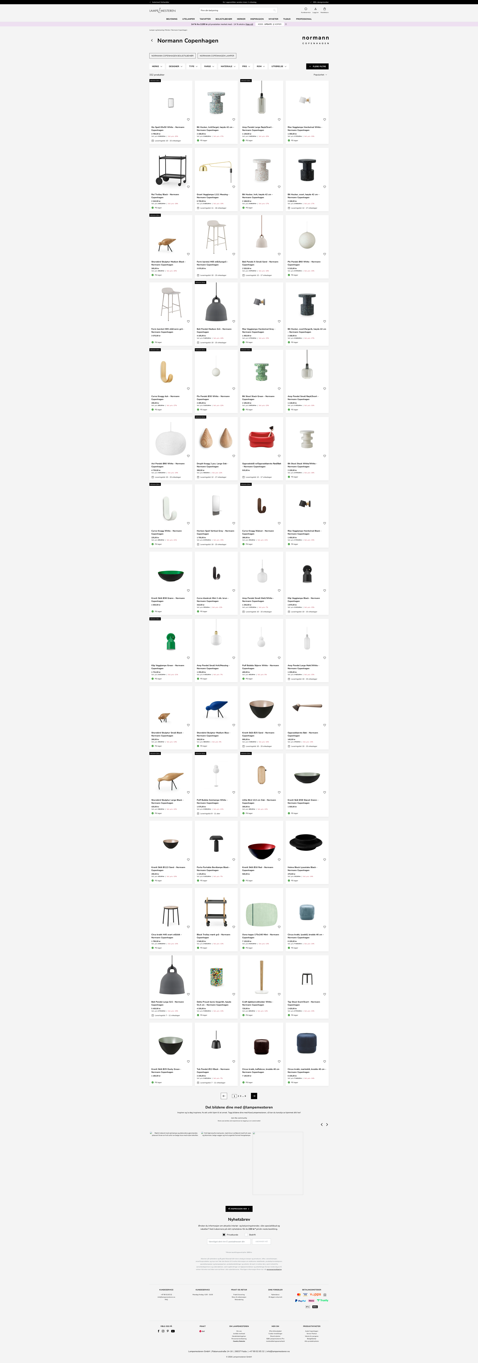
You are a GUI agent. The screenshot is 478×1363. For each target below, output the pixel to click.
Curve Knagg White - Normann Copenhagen (166, 532)
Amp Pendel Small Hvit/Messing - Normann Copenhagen (213, 667)
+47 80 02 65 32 (166, 1294)
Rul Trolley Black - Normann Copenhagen (165, 196)
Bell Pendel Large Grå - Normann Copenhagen (167, 1003)
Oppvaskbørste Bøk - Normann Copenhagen (303, 734)
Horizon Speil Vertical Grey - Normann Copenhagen (215, 532)
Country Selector (239, 1341)
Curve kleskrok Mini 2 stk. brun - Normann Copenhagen (213, 599)
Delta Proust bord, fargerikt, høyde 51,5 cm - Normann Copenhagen (214, 1003)
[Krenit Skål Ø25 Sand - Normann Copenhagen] (261, 717)
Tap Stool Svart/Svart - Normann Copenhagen (304, 1003)
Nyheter (273, 19)
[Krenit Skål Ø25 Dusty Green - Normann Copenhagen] (170, 1054)
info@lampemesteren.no (166, 1297)
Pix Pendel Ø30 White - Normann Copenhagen (213, 398)
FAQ (166, 1299)
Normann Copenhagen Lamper (217, 55)
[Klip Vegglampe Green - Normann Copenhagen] (170, 650)
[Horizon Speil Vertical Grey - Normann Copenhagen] (216, 516)
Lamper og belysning (156, 30)
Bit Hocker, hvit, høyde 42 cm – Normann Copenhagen (257, 196)
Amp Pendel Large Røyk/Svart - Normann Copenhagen (257, 128)
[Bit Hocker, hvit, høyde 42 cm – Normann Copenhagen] (261, 179)
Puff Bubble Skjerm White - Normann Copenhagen (260, 667)
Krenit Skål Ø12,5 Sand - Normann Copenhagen (168, 869)
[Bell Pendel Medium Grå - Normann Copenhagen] (216, 314)
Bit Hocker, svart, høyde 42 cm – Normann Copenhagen (303, 196)
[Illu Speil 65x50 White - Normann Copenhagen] (170, 112)
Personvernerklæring (239, 1339)
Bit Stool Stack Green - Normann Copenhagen (258, 398)
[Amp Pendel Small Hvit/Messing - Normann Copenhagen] (216, 650)
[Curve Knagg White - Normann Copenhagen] (170, 516)
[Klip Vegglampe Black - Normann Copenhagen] (307, 583)
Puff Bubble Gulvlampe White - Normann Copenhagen (212, 801)
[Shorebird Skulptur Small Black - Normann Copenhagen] (170, 717)
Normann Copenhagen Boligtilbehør (172, 55)
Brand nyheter (275, 1336)
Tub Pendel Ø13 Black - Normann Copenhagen (213, 1070)
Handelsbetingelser (239, 1336)
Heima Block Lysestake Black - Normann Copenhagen (302, 869)
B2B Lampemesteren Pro (275, 1339)
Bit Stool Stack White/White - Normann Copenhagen (302, 465)
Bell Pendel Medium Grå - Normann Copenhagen (214, 330)
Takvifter (205, 19)
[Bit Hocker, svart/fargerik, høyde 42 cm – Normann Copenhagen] (307, 314)
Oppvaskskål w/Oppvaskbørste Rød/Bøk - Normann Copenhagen (261, 465)
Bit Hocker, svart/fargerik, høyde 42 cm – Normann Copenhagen (307, 330)
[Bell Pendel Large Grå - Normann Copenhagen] (170, 987)
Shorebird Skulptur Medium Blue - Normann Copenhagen (213, 734)
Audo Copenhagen (311, 1331)
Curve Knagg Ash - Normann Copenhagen (165, 398)
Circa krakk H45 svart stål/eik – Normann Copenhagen (166, 936)
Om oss (239, 1331)
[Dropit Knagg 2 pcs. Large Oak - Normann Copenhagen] (216, 448)
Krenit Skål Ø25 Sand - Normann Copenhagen (258, 734)
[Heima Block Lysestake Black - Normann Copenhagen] (307, 852)
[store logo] (162, 10)
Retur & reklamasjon (239, 1297)
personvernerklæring (274, 1269)
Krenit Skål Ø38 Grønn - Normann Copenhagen (168, 599)
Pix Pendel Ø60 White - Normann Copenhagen (304, 263)
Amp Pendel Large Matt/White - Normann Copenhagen (303, 667)
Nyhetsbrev (275, 1294)
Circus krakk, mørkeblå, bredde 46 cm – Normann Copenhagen (307, 1070)
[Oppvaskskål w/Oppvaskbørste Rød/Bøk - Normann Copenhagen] (261, 448)
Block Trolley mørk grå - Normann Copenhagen (213, 936)
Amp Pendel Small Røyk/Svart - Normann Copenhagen (303, 398)
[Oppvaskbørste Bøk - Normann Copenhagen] (307, 717)
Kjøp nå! (249, 24)
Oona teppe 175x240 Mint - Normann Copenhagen (260, 936)
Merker (167, 30)
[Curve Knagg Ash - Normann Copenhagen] (170, 381)
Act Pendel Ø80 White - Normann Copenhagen (168, 465)
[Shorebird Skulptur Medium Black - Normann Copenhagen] (170, 246)
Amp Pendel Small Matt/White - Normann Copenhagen (258, 599)
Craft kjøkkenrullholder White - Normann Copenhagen (257, 1003)
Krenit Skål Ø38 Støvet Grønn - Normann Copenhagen (303, 801)
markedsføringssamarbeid (275, 1341)
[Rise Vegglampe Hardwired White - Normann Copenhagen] (307, 112)
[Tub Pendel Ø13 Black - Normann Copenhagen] (216, 1054)
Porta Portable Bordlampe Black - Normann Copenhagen (213, 869)
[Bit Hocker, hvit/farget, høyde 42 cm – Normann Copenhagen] (216, 112)
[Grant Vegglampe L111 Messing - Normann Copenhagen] (216, 179)
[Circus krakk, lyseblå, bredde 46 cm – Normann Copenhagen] (307, 919)
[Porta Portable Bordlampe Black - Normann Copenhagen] (216, 852)
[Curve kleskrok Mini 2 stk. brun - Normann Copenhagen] (216, 583)
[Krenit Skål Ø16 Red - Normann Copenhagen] (261, 852)
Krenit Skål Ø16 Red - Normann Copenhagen (257, 869)
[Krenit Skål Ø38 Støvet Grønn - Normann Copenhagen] (307, 785)
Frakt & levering (239, 1294)
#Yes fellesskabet (275, 1331)
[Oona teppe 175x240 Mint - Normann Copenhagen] (261, 919)
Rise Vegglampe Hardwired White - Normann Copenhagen (305, 128)
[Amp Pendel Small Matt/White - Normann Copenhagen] (261, 583)
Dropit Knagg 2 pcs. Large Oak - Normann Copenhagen (212, 465)
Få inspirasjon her (237, 1208)
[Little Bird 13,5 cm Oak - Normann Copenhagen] (261, 785)
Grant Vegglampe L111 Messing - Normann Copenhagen (213, 196)
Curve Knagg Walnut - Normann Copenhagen (258, 532)
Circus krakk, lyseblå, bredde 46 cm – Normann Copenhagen (306, 936)
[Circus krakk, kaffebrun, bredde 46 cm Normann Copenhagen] (261, 1054)
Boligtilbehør (311, 1339)
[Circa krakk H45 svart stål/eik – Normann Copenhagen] (170, 919)
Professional (304, 19)
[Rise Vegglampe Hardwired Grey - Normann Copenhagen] (261, 314)
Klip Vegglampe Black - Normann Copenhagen (304, 599)
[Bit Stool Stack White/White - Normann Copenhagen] (307, 448)
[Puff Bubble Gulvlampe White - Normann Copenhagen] (216, 785)
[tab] (157, 66)
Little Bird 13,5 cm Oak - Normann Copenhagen (259, 801)
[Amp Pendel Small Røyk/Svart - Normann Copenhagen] (307, 381)
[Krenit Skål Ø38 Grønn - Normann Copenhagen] (170, 583)
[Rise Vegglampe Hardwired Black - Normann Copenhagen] (307, 516)
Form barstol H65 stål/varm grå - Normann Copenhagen (167, 330)
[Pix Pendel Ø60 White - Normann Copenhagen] (307, 246)
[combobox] (238, 10)
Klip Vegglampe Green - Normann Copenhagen (167, 667)
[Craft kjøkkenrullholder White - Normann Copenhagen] (261, 987)
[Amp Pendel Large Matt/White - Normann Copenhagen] (307, 650)
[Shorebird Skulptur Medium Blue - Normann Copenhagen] (216, 717)
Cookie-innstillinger (275, 1333)
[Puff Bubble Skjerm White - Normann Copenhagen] (261, 650)
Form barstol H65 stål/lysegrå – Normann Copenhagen (212, 263)
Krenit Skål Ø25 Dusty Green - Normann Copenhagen (166, 1070)
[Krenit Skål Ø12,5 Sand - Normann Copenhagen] (170, 852)
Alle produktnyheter (312, 1341)
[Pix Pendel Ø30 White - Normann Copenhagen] (216, 381)
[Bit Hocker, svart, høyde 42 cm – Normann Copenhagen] (307, 179)
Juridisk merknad (239, 1333)
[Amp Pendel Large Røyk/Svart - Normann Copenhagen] (261, 112)
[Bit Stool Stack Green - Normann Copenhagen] (261, 381)
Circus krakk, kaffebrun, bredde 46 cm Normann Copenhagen (260, 1070)
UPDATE (269, 24)
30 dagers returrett (275, 1297)
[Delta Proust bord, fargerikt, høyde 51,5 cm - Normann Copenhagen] (216, 987)
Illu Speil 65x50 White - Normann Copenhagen (167, 128)
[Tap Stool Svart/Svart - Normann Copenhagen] (307, 987)
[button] (188, 119)
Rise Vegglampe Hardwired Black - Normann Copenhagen (304, 532)
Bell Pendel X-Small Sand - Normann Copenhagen (260, 263)
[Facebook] (158, 1331)
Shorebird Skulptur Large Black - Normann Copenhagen (167, 801)
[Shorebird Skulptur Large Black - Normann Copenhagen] (170, 785)
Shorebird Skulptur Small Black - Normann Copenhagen (167, 734)
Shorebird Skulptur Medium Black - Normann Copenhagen (168, 263)
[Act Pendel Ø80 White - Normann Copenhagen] (170, 448)
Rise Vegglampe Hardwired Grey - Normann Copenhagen (258, 330)
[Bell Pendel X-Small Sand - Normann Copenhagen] (261, 246)
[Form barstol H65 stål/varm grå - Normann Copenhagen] (170, 314)
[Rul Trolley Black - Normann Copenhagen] (170, 179)
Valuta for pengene (311, 1336)
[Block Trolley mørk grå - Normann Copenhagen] (216, 919)
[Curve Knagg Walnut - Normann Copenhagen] (261, 516)
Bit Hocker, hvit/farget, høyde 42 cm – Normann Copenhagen (215, 128)
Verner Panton (312, 1333)
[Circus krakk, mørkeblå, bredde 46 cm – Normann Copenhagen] (307, 1054)
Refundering (239, 1299)
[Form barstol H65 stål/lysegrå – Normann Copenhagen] (216, 246)
